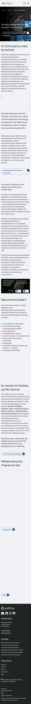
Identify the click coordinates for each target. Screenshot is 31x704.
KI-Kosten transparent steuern (9, 645)
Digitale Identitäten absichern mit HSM (12, 650)
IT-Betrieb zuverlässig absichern (10, 647)
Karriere (3, 669)
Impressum (3, 688)
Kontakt (3, 667)
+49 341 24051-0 (5, 630)
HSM (4, 595)
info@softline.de (6, 633)
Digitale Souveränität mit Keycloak (11, 655)
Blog (2, 674)
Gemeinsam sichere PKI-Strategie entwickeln (14, 34)
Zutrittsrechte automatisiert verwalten (12, 652)
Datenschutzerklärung (6, 690)
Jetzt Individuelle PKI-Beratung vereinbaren (13, 171)
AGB (2, 692)
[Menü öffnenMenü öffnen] (28, 3)
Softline (3, 10)
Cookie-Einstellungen (6, 695)
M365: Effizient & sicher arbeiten (10, 643)
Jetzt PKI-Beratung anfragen (12, 454)
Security (10, 10)
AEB (2, 693)
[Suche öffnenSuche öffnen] (24, 3)
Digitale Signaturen (9, 336)
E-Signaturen (7, 529)
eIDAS (7, 86)
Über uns (3, 664)
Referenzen (4, 672)
